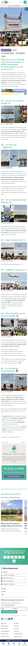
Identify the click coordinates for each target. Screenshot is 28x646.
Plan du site (16, 628)
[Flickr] (19, 557)
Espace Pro (5, 572)
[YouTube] (14, 561)
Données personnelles (18, 633)
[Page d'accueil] (4, 2)
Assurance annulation (5, 636)
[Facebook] (4, 557)
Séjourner (3, 588)
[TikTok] (15, 557)
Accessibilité (16, 623)
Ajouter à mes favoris (14, 6)
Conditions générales (5, 631)
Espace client (3, 623)
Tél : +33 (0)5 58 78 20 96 (7, 605)
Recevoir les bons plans (14, 476)
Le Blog (2, 594)
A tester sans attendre (8, 53)
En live (3, 56)
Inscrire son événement (8, 575)
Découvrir (3, 591)
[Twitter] (8, 557)
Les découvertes (20, 53)
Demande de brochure (8, 578)
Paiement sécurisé (4, 633)
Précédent (5, 442)
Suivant (23, 442)
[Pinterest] (23, 557)
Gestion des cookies (18, 636)
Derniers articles (6, 50)
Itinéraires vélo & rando (8, 584)
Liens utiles (16, 625)
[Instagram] (12, 557)
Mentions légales (4, 628)
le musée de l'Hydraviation (13, 426)
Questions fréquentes (8, 581)
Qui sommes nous (4, 625)
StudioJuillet (16, 631)
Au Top (14, 50)
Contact (15, 608)
